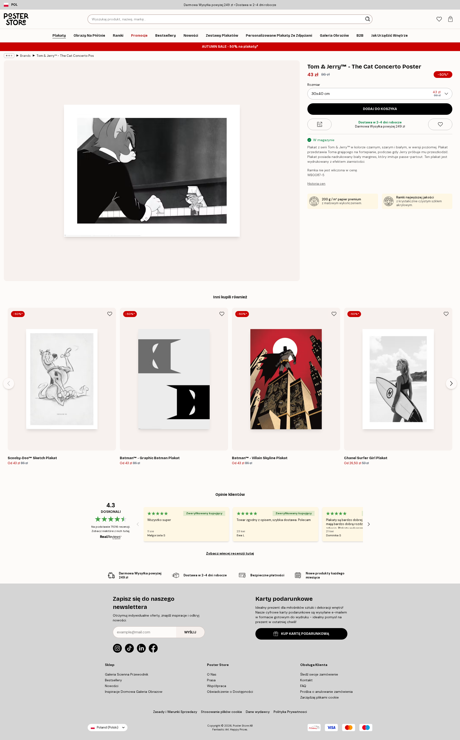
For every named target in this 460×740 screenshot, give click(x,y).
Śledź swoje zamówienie (319, 674)
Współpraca (216, 686)
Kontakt (306, 680)
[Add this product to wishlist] (440, 124)
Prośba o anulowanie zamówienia (326, 691)
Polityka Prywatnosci (290, 712)
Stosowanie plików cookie (221, 712)
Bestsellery (113, 680)
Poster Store (241, 725)
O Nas (211, 674)
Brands (25, 56)
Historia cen (316, 184)
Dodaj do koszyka (380, 109)
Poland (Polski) (107, 727)
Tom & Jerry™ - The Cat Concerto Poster (65, 56)
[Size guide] (319, 124)
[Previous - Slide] (8, 383)
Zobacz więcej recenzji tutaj (230, 553)
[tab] (439, 19)
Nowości (111, 686)
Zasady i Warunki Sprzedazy (175, 712)
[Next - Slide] (451, 383)
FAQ (303, 686)
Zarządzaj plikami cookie (319, 697)
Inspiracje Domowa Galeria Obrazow (133, 691)
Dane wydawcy (258, 712)
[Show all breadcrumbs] (9, 55)
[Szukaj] (368, 19)
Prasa (211, 680)
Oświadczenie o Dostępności (230, 691)
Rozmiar (313, 84)
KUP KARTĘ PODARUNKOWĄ (305, 634)
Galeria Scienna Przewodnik (126, 674)
